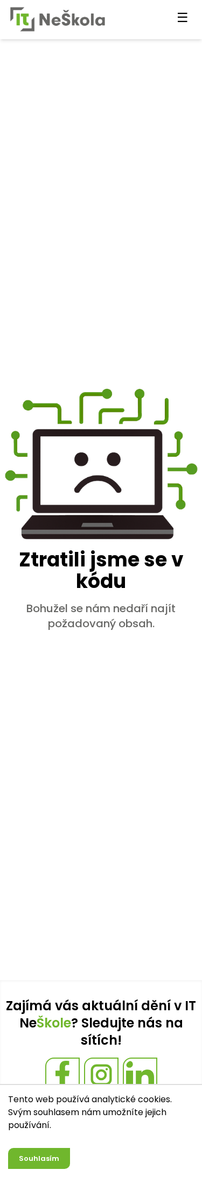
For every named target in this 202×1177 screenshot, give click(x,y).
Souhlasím (39, 1158)
